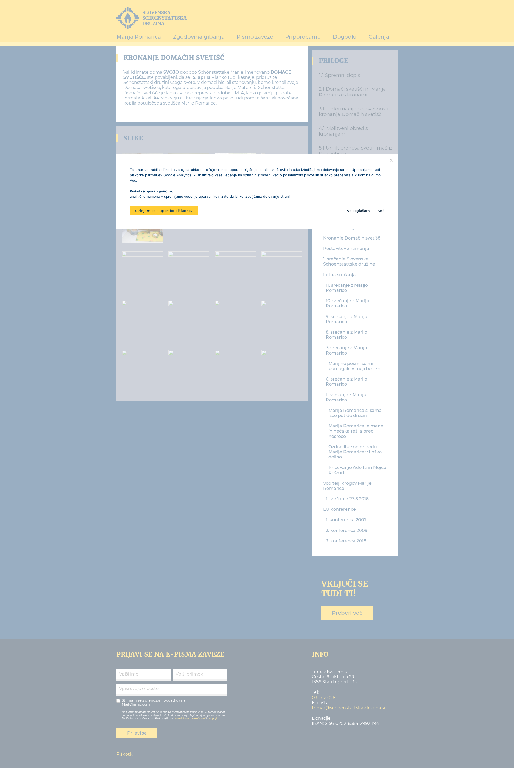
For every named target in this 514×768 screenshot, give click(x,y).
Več (381, 211)
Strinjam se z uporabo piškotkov (163, 210)
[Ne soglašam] (391, 160)
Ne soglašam (358, 211)
